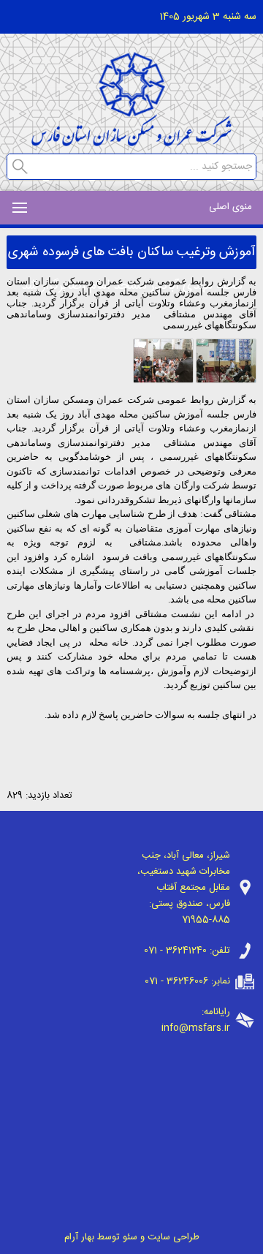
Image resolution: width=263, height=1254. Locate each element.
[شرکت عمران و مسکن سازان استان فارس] (131, 142)
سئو (130, 1237)
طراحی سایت (173, 1237)
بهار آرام (79, 1237)
